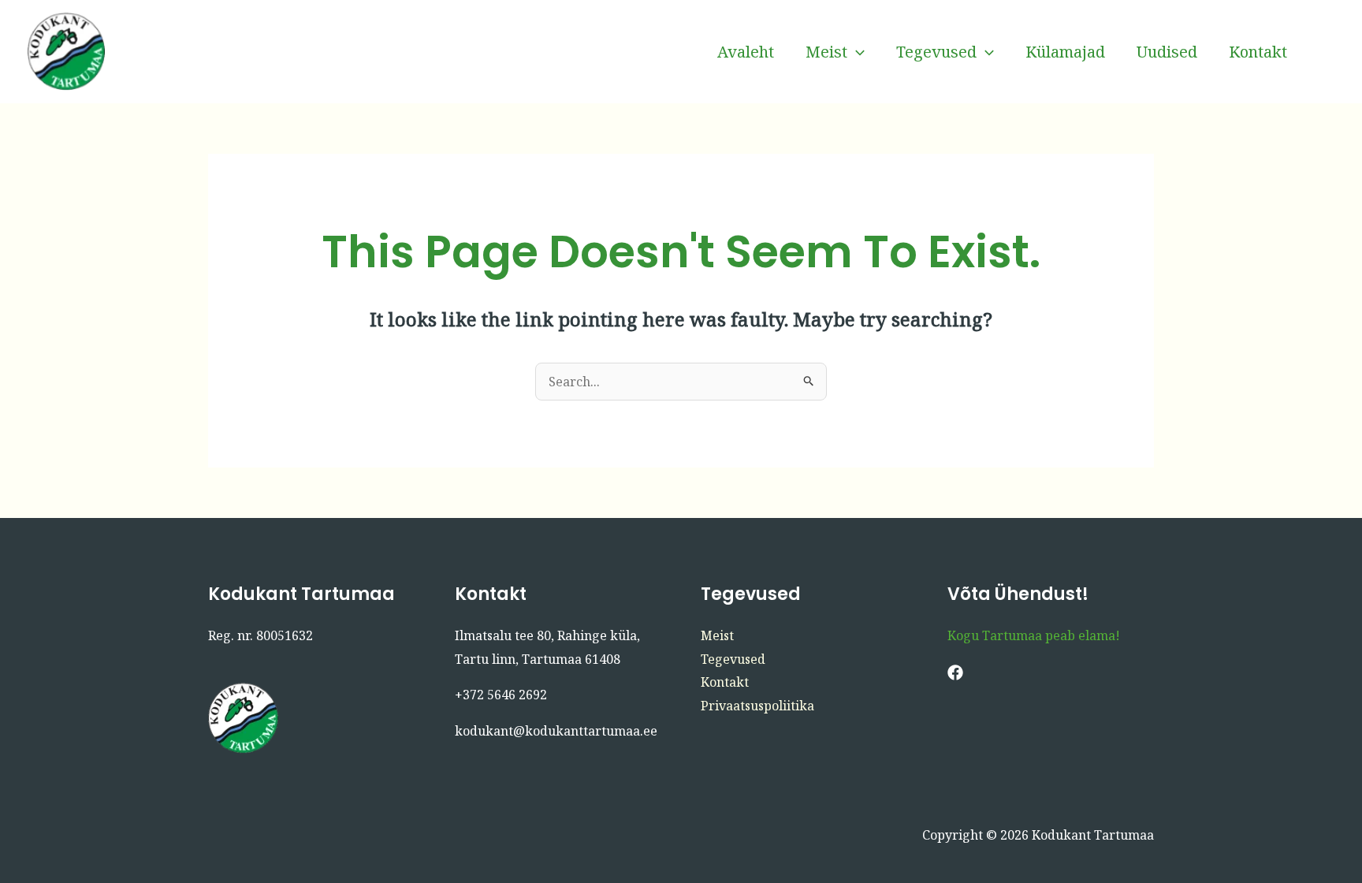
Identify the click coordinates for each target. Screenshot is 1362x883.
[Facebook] (1326, 52)
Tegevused (936, 51)
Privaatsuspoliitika (757, 705)
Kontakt (1258, 51)
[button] (856, 52)
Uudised (1167, 51)
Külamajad (1065, 51)
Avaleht (745, 51)
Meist (826, 51)
